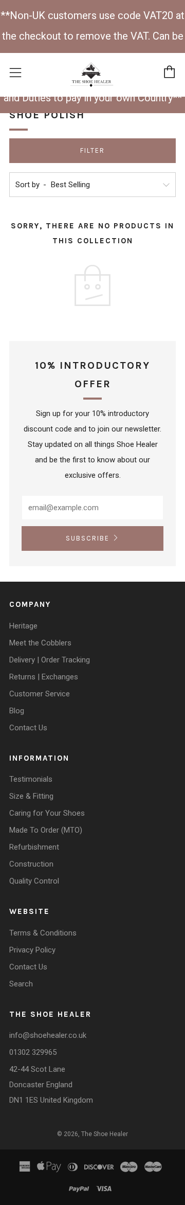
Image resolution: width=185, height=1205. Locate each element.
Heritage (23, 626)
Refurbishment (34, 847)
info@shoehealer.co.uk (47, 1035)
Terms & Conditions (43, 933)
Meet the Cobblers (40, 643)
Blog (16, 710)
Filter (92, 150)
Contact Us (28, 727)
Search (21, 983)
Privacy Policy (32, 950)
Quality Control (34, 881)
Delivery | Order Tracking (49, 659)
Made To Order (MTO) (45, 830)
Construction (31, 864)
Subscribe (87, 538)
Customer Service (39, 693)
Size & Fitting (31, 796)
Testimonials (30, 779)
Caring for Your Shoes (47, 813)
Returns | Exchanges (43, 676)
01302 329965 (33, 1052)
